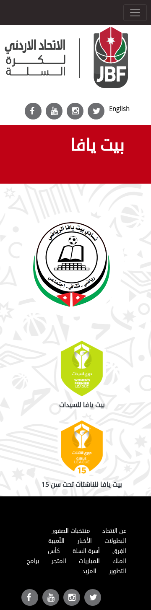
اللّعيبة (56, 541)
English (119, 109)
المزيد (89, 571)
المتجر (59, 561)
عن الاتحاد (114, 531)
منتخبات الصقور (71, 531)
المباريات (89, 561)
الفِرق (119, 551)
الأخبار (84, 541)
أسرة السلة (86, 551)
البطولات (115, 541)
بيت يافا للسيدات (82, 405)
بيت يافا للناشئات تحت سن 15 (82, 484)
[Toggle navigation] (135, 12)
